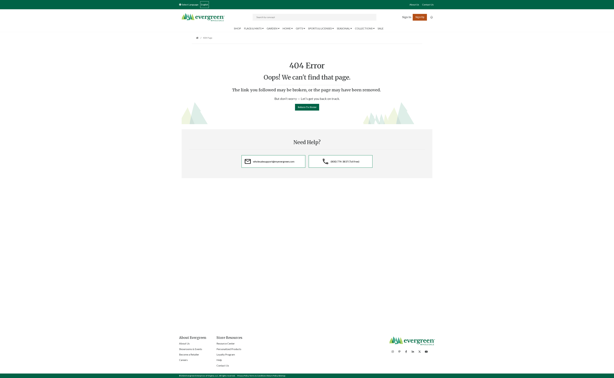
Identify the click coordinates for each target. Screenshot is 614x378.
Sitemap (281, 375)
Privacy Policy (243, 375)
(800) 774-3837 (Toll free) (345, 161)
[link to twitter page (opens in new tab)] (419, 351)
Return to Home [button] (307, 107)
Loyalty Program (225, 354)
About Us (414, 4)
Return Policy (272, 375)
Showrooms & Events (190, 349)
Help (219, 359)
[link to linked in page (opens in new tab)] (412, 351)
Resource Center (225, 343)
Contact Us (428, 4)
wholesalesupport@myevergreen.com (273, 161)
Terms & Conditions (257, 375)
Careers (183, 359)
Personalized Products (228, 349)
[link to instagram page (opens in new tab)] (392, 351)
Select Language (189, 4)
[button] (406, 17)
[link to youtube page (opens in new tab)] (426, 351)
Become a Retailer (189, 354)
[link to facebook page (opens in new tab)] (406, 351)
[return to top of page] (608, 372)
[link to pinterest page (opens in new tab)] (399, 351)
